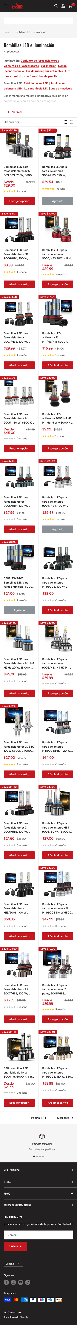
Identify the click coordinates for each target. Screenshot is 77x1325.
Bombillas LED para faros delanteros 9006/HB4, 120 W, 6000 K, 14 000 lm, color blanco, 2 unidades (16, 502)
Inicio (7, 32)
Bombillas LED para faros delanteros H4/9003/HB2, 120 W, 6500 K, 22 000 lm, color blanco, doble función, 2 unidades (56, 747)
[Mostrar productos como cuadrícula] (65, 122)
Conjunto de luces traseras (21, 66)
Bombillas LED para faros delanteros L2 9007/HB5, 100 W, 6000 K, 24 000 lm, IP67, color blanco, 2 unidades (17, 989)
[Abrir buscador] (56, 6)
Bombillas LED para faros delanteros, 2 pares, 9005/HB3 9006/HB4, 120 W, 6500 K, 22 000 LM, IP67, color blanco (55, 989)
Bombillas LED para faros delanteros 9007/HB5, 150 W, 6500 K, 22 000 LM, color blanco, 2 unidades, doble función (57, 171)
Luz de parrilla (48, 76)
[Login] (63, 6)
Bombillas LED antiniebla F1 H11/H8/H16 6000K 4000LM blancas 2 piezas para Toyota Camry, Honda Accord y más (57, 338)
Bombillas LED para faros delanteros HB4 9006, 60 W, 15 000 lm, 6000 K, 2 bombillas (57, 828)
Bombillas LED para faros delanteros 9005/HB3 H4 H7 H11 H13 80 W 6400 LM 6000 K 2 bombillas (56, 664)
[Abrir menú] (5, 6)
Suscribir (15, 1246)
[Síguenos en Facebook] (6, 1282)
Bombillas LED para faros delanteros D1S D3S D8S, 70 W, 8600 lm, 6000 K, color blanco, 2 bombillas (18, 171)
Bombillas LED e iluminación (30, 32)
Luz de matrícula (61, 88)
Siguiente (63, 1117)
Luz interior (48, 66)
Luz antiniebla (54, 71)
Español (10, 1263)
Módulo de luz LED (36, 83)
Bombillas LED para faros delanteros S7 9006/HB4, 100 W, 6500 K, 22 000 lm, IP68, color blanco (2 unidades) (17, 254)
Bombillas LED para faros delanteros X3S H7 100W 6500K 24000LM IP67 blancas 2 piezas (19, 747)
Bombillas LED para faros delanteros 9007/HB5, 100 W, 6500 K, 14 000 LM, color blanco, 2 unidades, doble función (19, 338)
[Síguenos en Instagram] (13, 1282)
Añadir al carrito (19, 284)
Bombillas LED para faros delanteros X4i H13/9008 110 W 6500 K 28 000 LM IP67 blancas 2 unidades (56, 909)
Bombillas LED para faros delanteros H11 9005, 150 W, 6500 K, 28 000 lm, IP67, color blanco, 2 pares (18, 419)
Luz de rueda (34, 71)
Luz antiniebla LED (36, 88)
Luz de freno (28, 76)
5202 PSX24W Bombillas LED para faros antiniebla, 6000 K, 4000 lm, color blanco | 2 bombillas (18, 583)
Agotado (57, 201)
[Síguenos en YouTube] (20, 1282)
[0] (70, 6)
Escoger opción (19, 201)
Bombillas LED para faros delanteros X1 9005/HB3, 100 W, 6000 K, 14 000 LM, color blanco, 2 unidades (17, 828)
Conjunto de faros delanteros (40, 60)
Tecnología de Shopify (16, 1317)
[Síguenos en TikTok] (27, 1282)
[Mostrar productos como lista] (71, 122)
